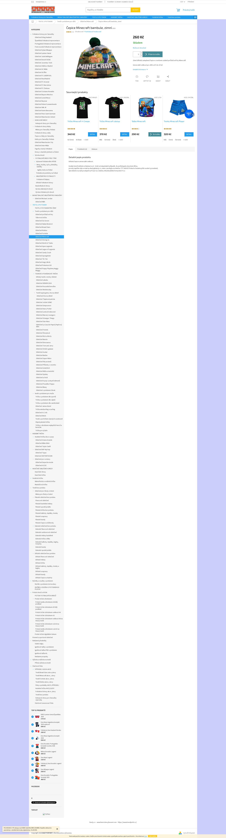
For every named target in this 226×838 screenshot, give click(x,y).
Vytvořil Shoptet (189, 833)
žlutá (114, 140)
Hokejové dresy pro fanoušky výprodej (45, 699)
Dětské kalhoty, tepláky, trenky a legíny (47, 567)
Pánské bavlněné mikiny (43, 504)
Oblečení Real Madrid (42, 79)
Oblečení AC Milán (41, 69)
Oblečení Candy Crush (43, 252)
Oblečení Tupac (41, 453)
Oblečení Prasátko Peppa (45, 384)
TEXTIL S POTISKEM (40, 205)
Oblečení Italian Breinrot (44, 224)
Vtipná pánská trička (42, 422)
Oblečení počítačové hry (44, 214)
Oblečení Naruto (42, 339)
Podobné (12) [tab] (82, 149)
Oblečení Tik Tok (41, 259)
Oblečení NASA (40, 416)
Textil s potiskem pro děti (44, 211)
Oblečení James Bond (43, 406)
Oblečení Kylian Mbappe (43, 50)
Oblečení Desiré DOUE (43, 60)
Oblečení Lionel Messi (42, 98)
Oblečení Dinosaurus (43, 342)
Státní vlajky (39, 644)
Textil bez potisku (39, 488)
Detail (92, 134)
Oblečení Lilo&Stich (43, 368)
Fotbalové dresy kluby (43, 126)
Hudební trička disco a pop (44, 437)
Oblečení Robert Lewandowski (46, 104)
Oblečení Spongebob (43, 256)
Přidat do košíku (154, 54)
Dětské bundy (40, 574)
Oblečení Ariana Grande (43, 440)
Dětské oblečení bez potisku (45, 553)
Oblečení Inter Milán (42, 145)
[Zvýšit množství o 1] (141, 53)
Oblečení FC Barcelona (43, 85)
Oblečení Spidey (42, 374)
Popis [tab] (71, 149)
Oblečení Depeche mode (44, 462)
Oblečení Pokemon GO (43, 265)
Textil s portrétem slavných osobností (49, 419)
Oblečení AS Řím (41, 72)
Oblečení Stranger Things (45, 318)
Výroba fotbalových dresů (44, 192)
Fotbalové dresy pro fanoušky (43, 34)
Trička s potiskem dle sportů (45, 397)
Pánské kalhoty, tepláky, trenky (46, 513)
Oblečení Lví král (42, 377)
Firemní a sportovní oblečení (43, 637)
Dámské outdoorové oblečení (46, 532)
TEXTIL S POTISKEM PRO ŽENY (45, 208)
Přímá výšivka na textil (43, 663)
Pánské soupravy (41, 516)
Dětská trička (40, 563)
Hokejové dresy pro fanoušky (45, 123)
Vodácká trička (38, 478)
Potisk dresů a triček (40, 592)
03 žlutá (78, 140)
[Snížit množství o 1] (141, 55)
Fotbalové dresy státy (43, 133)
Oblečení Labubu (42, 280)
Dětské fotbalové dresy (44, 182)
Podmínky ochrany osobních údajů (120, 2)
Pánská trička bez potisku (44, 510)
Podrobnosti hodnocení (92, 32)
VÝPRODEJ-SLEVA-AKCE (43, 669)
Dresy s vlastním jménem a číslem (47, 152)
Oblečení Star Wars (43, 321)
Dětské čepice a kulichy (43, 578)
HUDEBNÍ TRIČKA (38, 433)
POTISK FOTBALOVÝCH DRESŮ (45, 595)
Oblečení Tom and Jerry (44, 346)
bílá (165, 140)
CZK (181, 2)
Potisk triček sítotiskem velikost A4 (48, 612)
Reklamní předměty (39, 641)
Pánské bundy (40, 519)
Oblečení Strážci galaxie (44, 349)
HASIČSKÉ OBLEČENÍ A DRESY (43, 469)
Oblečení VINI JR (40, 107)
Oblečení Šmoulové (43, 333)
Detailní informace (139, 69)
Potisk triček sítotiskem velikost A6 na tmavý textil (49, 620)
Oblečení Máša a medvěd (45, 371)
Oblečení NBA (40, 202)
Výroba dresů (39, 155)
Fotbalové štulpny (43, 179)
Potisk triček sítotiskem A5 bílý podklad (46, 608)
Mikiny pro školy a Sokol (43, 494)
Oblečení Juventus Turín (43, 63)
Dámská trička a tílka (42, 539)
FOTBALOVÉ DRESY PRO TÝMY (46, 158)
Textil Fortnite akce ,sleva (44, 679)
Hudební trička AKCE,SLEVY (44, 688)
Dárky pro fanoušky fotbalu (44, 139)
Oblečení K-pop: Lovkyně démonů (48, 381)
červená (107, 140)
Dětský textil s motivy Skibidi (46, 277)
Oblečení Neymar (41, 101)
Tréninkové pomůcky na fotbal (47, 173)
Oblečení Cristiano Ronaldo (44, 91)
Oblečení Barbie (41, 355)
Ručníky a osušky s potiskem (43, 581)
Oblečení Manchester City (44, 142)
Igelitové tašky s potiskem (44, 647)
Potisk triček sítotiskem (43, 599)
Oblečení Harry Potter (44, 309)
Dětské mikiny (40, 560)
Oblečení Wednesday (43, 290)
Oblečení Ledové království (46, 312)
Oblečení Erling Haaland (43, 37)
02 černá (71, 140)
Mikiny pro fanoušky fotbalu (45, 130)
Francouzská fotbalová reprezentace (48, 47)
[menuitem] (42, 17)
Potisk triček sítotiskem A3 (45, 615)
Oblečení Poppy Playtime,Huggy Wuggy (46, 269)
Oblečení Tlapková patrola (45, 299)
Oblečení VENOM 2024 (43, 283)
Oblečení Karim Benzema (44, 110)
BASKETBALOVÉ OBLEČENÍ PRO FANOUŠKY (47, 195)
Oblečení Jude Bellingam (43, 56)
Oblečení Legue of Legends (45, 249)
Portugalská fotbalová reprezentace (48, 44)
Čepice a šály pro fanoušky (44, 136)
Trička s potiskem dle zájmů (45, 400)
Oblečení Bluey (41, 387)
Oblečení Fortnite (41, 233)
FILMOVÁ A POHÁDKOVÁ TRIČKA (46, 274)
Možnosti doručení (139, 48)
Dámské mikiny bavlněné (44, 535)
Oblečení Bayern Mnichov (44, 94)
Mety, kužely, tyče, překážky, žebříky (47, 166)
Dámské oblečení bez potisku (45, 526)
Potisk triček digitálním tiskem (45, 634)
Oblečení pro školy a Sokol (44, 491)
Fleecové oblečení (42, 500)
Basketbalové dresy (42, 186)
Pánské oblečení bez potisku (45, 497)
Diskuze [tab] (94, 149)
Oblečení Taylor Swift (43, 446)
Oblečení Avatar (41, 352)
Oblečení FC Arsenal (42, 82)
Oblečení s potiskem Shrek (45, 390)
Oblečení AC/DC (41, 465)
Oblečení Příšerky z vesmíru (46, 365)
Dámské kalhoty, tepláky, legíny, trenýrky (46, 543)
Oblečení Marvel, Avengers (45, 315)
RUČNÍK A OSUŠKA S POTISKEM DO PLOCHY (47, 588)
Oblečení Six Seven (42, 221)
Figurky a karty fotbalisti (43, 149)
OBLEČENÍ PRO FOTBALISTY (46, 176)
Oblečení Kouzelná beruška (46, 286)
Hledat (135, 10)
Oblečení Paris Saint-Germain (45, 114)
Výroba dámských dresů (44, 189)
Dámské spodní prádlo (43, 550)
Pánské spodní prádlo (43, 507)
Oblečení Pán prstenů (43, 362)
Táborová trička (41, 217)
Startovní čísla (38, 666)
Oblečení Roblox (41, 230)
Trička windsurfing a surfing (45, 409)
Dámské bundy (40, 547)
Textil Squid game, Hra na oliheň (47, 293)
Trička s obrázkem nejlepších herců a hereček (48, 426)
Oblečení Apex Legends (43, 246)
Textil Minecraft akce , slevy (45, 675)
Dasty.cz (92, 822)
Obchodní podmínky (95, 2)
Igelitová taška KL (41, 653)
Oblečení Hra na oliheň (44, 296)
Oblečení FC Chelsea (42, 88)
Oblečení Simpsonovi (43, 305)
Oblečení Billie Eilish (42, 443)
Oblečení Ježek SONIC (44, 302)
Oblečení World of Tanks (44, 243)
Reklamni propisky (41, 656)
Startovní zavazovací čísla (44, 703)
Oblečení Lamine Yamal (43, 53)
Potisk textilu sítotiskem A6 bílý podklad (46, 603)
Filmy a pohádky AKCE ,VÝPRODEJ (47, 685)
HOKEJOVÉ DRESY (41, 120)
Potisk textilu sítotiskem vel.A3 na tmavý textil (47, 630)
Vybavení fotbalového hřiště (46, 161)
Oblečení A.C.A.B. (41, 412)
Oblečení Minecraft (42, 237)
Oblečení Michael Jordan (43, 198)
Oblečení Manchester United (45, 117)
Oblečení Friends (42, 330)
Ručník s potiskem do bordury (45, 584)
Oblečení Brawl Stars (42, 227)
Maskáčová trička (41, 484)
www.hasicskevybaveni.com (107, 822)
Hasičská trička (40, 475)
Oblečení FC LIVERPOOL (43, 75)
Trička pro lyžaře (41, 430)
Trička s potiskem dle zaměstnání (47, 403)
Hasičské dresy (40, 472)
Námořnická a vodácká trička (45, 481)
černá (171, 140)
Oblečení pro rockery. (42, 459)
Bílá (101, 140)
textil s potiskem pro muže (44, 393)
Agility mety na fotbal (44, 170)
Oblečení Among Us (42, 240)
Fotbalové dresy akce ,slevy (45, 691)
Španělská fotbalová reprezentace (47, 40)
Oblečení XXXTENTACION (43, 456)
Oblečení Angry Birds (42, 262)
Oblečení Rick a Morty (43, 336)
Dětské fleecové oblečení (44, 557)
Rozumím (152, 836)
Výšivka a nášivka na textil (42, 660)
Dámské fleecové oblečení (44, 529)
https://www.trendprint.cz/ (127, 822)
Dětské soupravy (41, 571)
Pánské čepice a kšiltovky (44, 523)
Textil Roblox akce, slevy (44, 682)
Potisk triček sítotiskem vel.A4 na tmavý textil (47, 625)
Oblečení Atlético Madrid (43, 66)
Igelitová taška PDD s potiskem (46, 650)
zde (145, 836)
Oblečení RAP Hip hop (42, 449)
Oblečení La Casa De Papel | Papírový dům (49, 326)
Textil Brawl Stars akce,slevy (45, 672)
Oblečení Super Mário (43, 358)
